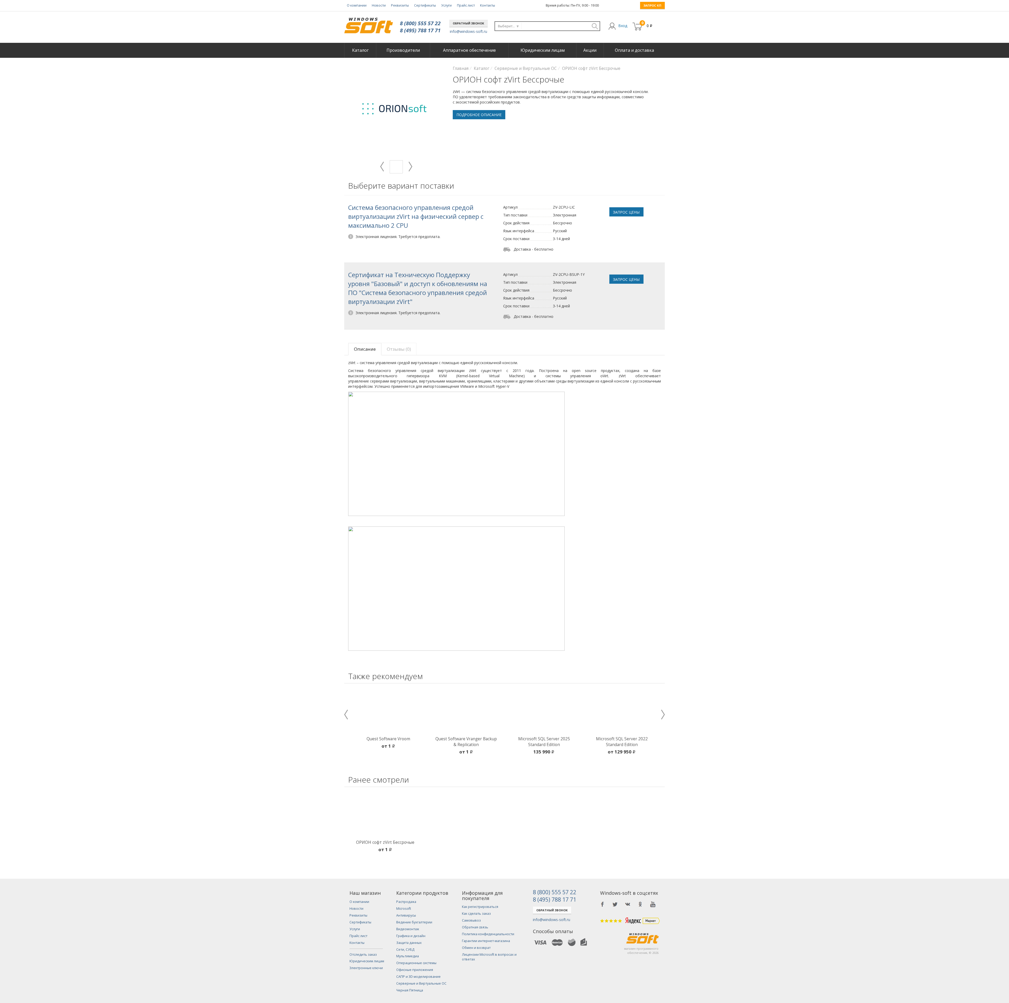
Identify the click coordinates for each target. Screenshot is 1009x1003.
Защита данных (409, 942)
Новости (379, 5)
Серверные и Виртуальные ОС (421, 983)
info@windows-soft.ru (468, 31)
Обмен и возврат (476, 947)
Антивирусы (406, 915)
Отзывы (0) (399, 349)
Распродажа (406, 901)
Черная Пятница (409, 990)
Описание (365, 349)
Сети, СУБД (405, 949)
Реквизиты (400, 5)
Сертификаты (425, 5)
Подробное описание (479, 114)
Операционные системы (416, 963)
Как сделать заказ (476, 913)
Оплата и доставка (634, 50)
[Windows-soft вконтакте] (627, 904)
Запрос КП (652, 5)
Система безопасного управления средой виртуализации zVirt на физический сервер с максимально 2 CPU (415, 216)
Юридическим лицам (543, 50)
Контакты (487, 5)
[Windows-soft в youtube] (652, 904)
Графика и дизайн (410, 936)
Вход (622, 25)
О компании (357, 5)
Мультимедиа (407, 956)
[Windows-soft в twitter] (615, 904)
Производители (403, 50)
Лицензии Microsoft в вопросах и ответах (489, 956)
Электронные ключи (366, 968)
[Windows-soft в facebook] (602, 904)
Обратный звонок (468, 23)
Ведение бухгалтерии (414, 922)
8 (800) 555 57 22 (420, 23)
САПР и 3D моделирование (418, 976)
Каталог (360, 50)
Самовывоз (471, 920)
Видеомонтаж (407, 929)
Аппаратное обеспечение (469, 50)
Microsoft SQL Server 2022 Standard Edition (622, 741)
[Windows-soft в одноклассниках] (640, 904)
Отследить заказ (363, 954)
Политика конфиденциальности (488, 934)
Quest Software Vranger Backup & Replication (466, 741)
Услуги (446, 5)
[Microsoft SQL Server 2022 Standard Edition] (621, 711)
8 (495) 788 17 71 (420, 30)
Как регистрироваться (480, 906)
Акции (589, 50)
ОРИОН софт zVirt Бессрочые (385, 842)
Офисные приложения (414, 970)
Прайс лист (466, 5)
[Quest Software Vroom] (388, 711)
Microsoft (403, 908)
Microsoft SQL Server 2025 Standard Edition (544, 741)
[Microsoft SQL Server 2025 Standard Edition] (543, 711)
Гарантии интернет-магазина (486, 941)
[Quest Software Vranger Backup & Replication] (466, 711)
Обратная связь (475, 927)
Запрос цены (626, 212)
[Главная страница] (368, 23)
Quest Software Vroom (388, 739)
